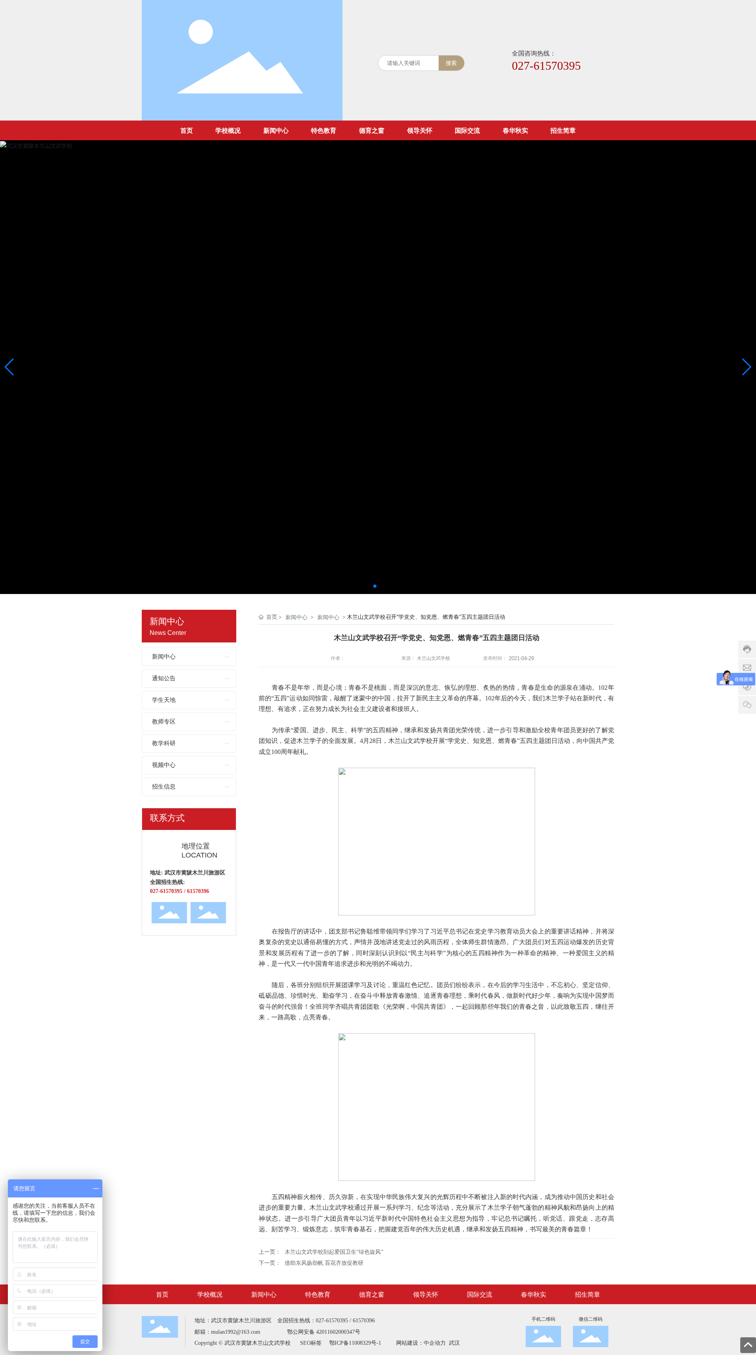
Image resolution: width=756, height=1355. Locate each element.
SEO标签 (311, 1343)
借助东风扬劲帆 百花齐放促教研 (324, 1263)
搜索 (451, 62)
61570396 (364, 1320)
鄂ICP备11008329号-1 (355, 1343)
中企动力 (435, 1343)
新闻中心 (296, 617)
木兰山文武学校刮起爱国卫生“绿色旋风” (334, 1252)
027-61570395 (546, 65)
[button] (374, 586)
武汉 (453, 1343)
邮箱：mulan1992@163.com (227, 1332)
